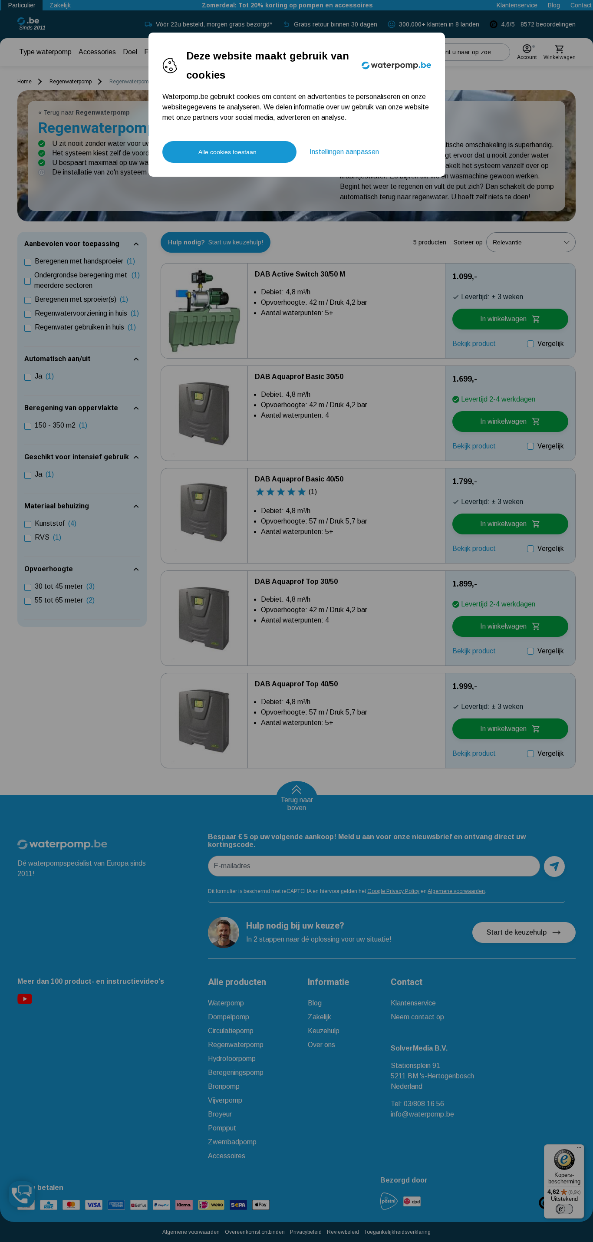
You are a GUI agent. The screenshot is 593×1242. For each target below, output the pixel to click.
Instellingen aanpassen (344, 151)
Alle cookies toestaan (227, 151)
